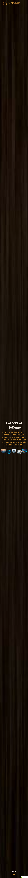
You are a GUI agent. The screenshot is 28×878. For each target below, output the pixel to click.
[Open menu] (25, 3)
